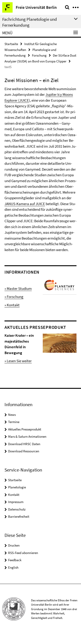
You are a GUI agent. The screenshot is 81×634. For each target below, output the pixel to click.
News (12, 414)
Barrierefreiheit (18, 516)
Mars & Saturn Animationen (27, 436)
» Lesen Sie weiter (18, 360)
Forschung (39, 55)
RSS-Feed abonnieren (23, 553)
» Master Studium (18, 288)
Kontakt (13, 494)
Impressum (15, 502)
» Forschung (13, 296)
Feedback (14, 560)
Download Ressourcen (23, 451)
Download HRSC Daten (24, 444)
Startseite (11, 44)
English (13, 567)
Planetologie (17, 487)
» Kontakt (12, 304)
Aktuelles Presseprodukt (24, 429)
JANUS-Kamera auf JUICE (24, 203)
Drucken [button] (14, 545)
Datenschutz (16, 509)
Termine (13, 422)
